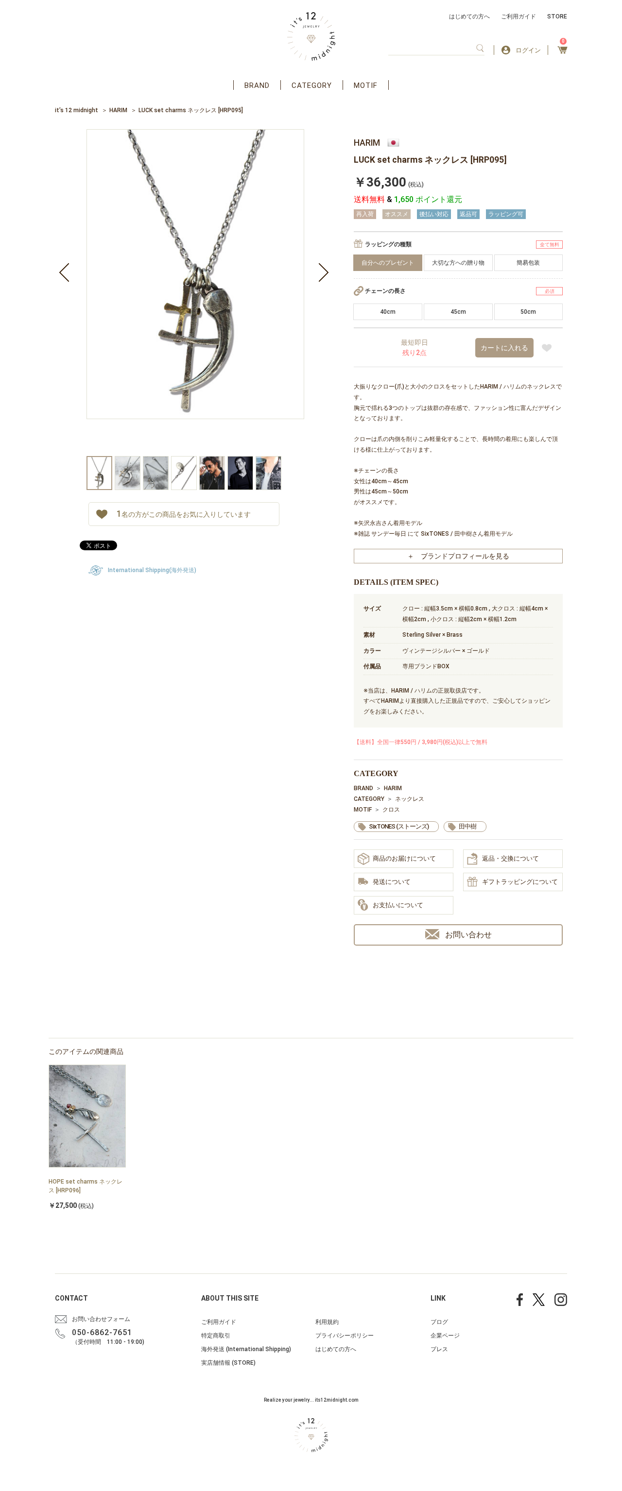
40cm (388, 311)
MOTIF (366, 85)
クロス (391, 809)
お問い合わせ (468, 934)
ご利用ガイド (518, 16)
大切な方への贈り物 (458, 262)
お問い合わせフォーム (101, 1319)
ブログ (439, 1322)
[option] (195, 292)
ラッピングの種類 (388, 244)
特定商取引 (215, 1335)
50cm (528, 311)
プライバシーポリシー (344, 1335)
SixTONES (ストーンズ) (399, 826)
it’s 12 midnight (76, 110)
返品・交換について (510, 858)
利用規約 (327, 1322)
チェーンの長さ (385, 291)
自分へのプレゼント (388, 262)
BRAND (257, 85)
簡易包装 (528, 262)
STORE (557, 16)
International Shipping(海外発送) (152, 570)
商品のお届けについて (404, 858)
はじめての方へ (469, 16)
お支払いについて (398, 905)
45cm (458, 311)
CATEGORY (312, 85)
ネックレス (409, 799)
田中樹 (467, 826)
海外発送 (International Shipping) (246, 1349)
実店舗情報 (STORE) (228, 1362)
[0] (562, 53)
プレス (439, 1349)
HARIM (118, 110)
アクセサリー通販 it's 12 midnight (311, 36)
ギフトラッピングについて (520, 881)
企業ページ (445, 1335)
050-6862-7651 (102, 1332)
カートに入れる (504, 348)
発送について (392, 881)
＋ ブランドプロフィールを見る (458, 556)
